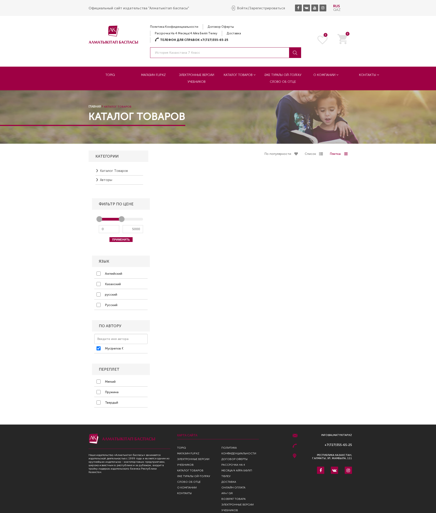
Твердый (111, 403)
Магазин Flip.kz (153, 75)
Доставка (234, 33)
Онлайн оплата (233, 487)
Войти (242, 8)
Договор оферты (221, 26)
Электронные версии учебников (196, 78)
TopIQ (110, 75)
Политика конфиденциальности (174, 26)
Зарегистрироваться (267, 8)
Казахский (112, 284)
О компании (324, 75)
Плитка (335, 154)
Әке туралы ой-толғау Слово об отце (282, 78)
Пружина (111, 392)
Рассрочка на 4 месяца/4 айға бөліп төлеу (186, 33)
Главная (95, 106)
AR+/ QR (227, 493)
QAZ (337, 10)
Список (310, 154)
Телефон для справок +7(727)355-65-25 (191, 40)
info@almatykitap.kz (336, 435)
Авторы (106, 180)
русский (110, 295)
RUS (336, 6)
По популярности (277, 154)
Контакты (368, 75)
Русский (110, 305)
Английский (113, 274)
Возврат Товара (233, 498)
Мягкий (110, 382)
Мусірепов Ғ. (114, 348)
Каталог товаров (238, 75)
